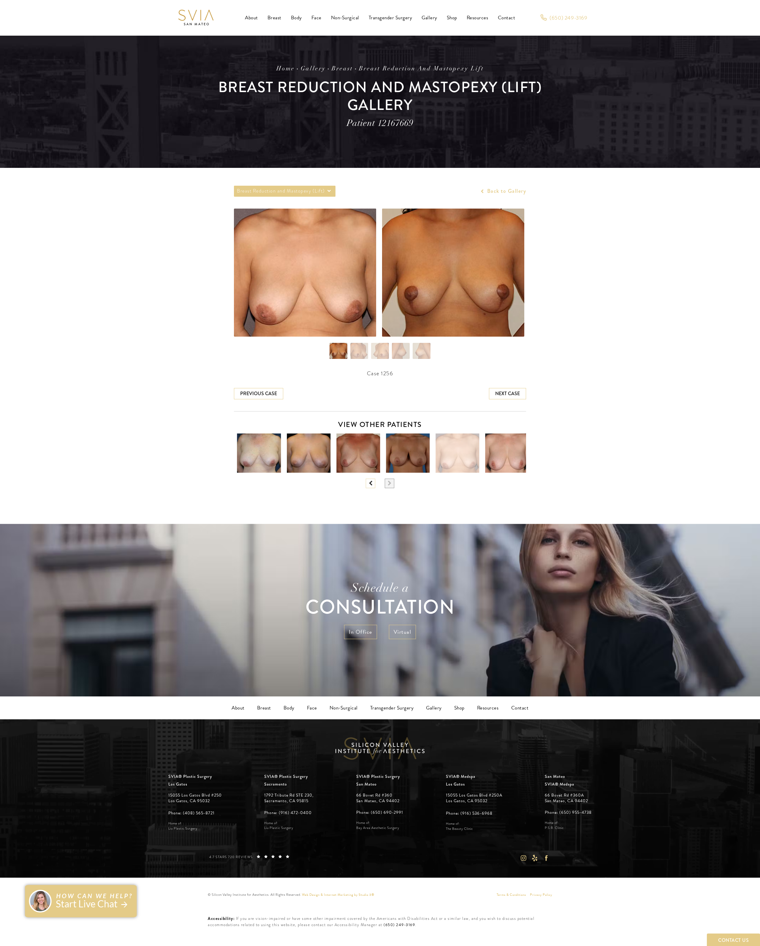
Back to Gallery (505, 191)
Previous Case (258, 393)
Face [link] (316, 17)
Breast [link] (274, 17)
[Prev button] (370, 483)
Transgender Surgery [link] (390, 17)
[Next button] (389, 483)
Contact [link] (506, 17)
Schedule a (380, 601)
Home (285, 69)
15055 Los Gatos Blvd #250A (474, 798)
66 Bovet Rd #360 (378, 798)
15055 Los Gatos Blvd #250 (195, 798)
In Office (360, 632)
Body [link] (296, 17)
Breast (342, 69)
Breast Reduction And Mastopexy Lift (421, 69)
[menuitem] (251, 17)
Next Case (507, 393)
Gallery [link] (429, 17)
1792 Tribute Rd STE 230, (289, 795)
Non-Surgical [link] (345, 17)
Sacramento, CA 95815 (286, 801)
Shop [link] (452, 17)
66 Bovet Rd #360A (566, 798)
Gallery (313, 69)
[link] (564, 18)
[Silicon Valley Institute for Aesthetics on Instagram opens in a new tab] (523, 858)
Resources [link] (477, 17)
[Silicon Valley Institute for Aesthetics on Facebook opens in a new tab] (546, 858)
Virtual (402, 632)
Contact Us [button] (733, 940)
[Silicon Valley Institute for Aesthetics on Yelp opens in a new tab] (535, 858)
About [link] (251, 17)
